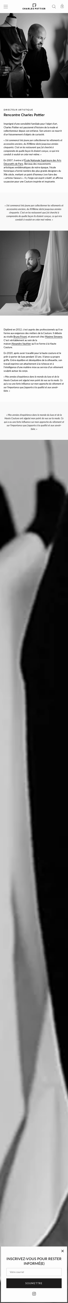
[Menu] (6, 7)
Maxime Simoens (53, 336)
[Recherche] (54, 7)
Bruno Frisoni (20, 336)
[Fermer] (63, 1251)
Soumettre (33, 1283)
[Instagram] (34, 1293)
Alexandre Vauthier (21, 343)
